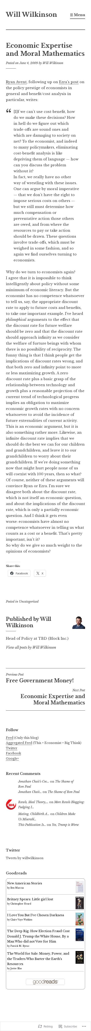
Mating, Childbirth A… (33, 814)
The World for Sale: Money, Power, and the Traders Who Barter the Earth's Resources (38, 959)
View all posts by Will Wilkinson (31, 647)
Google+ (12, 758)
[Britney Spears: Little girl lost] (80, 908)
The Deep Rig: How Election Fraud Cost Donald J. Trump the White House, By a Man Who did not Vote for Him (38, 936)
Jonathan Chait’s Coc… (33, 781)
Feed (9, 738)
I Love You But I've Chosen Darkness (35, 915)
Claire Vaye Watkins (21, 919)
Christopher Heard (20, 903)
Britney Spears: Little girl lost (30, 899)
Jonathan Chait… (30, 792)
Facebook (13, 753)
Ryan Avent (16, 82)
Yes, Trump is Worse (65, 825)
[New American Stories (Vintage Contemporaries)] (80, 892)
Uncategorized (29, 601)
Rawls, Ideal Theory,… (33, 802)
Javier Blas (16, 968)
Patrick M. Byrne (19, 946)
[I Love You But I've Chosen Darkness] (80, 924)
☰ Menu (77, 15)
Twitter (11, 748)
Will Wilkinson (31, 14)
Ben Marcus (17, 888)
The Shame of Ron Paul (64, 792)
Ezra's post (69, 82)
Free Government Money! (40, 678)
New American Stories (24, 883)
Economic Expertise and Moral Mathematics (53, 697)
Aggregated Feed (19, 743)
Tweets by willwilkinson (24, 858)
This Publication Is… (32, 825)
